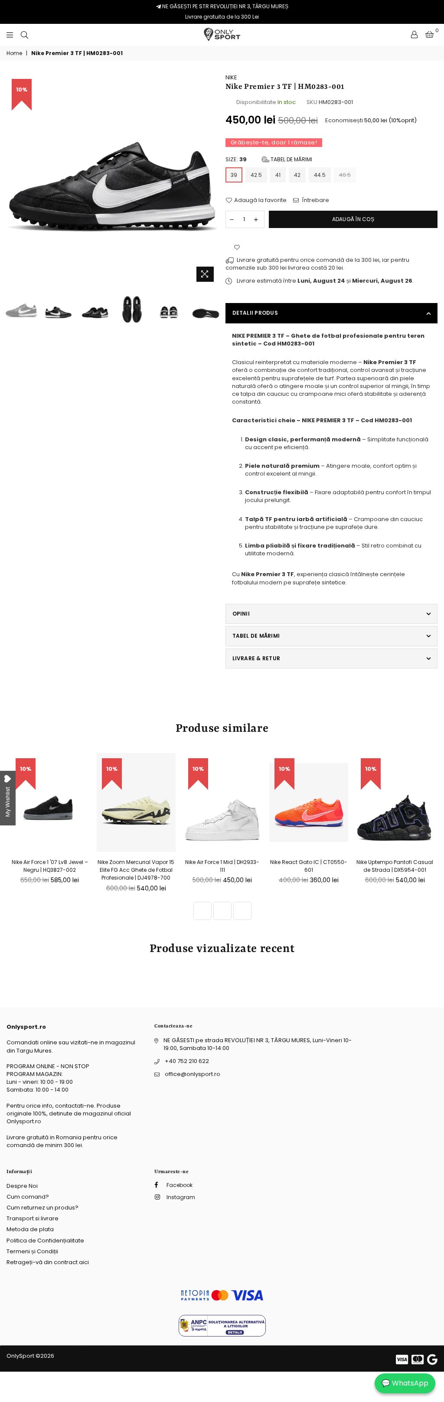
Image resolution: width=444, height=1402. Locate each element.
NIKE (231, 77)
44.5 (320, 175)
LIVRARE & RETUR (256, 658)
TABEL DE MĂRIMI (256, 635)
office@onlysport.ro (192, 1074)
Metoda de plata (30, 1229)
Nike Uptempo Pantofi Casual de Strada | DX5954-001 (394, 866)
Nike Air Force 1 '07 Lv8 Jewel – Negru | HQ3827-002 (50, 866)
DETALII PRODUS (255, 312)
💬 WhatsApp (405, 1383)
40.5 (345, 175)
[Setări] (414, 34)
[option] (113, 180)
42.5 (256, 175)
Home (14, 53)
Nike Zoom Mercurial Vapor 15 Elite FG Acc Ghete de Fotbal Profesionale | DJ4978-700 (136, 869)
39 (234, 175)
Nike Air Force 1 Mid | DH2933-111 (222, 866)
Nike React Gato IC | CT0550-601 (308, 866)
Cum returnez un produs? (42, 1207)
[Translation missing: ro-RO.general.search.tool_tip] (24, 34)
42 (297, 175)
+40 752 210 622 (187, 1061)
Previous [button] (14, 179)
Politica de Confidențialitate (45, 1240)
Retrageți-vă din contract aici (48, 1262)
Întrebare (315, 200)
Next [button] (211, 179)
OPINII (241, 613)
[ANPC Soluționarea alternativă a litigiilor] (222, 1334)
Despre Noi (22, 1186)
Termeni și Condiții (32, 1251)
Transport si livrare (33, 1218)
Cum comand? (28, 1197)
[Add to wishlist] (236, 247)
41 (278, 175)
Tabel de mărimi (290, 159)
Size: (268, 159)
